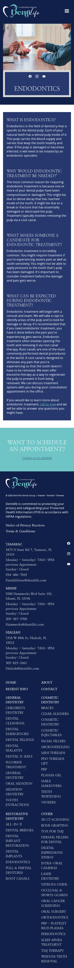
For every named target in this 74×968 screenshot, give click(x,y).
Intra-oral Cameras (52, 865)
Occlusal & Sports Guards (54, 892)
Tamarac (14, 544)
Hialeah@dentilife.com (22, 668)
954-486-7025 (16, 575)
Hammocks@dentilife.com (25, 624)
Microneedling (55, 747)
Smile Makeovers (51, 783)
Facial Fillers (53, 741)
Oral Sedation (19, 783)
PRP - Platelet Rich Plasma (53, 925)
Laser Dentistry (50, 876)
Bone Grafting (54, 825)
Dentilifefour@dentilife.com (26, 580)
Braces (47, 708)
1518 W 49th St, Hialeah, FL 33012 (26, 640)
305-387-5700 (16, 619)
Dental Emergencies (17, 731)
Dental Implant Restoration (17, 840)
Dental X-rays (19, 756)
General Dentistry (15, 700)
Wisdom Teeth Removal (54, 959)
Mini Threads (53, 753)
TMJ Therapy (52, 950)
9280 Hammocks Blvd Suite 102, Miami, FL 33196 (29, 596)
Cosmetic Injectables (51, 733)
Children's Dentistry (15, 710)
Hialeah (13, 632)
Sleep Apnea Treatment (51, 942)
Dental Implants (14, 853)
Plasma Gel (51, 775)
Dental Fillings (20, 740)
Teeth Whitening (51, 794)
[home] (21, 11)
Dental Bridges (19, 830)
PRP (44, 769)
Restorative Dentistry (17, 816)
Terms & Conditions (20, 531)
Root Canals (17, 878)
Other (47, 814)
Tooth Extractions (17, 802)
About (46, 682)
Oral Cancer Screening (53, 903)
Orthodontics (54, 917)
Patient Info (17, 689)
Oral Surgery (53, 911)
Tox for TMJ (52, 831)
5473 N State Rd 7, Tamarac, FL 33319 (29, 552)
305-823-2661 (16, 663)
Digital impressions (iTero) (52, 852)
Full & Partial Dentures (18, 870)
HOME (11, 682)
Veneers (48, 802)
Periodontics (53, 934)
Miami (11, 588)
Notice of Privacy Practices (25, 525)
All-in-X (14, 824)
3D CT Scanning (55, 819)
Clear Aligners (55, 714)
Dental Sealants (14, 748)
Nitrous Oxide (54, 884)
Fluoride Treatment (16, 764)
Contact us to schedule (37, 458)
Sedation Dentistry (15, 791)
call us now (48, 404)
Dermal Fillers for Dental (54, 839)
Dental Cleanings (15, 721)
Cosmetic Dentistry (50, 700)
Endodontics (18, 862)
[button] (66, 11)
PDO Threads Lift (52, 761)
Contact (49, 689)
